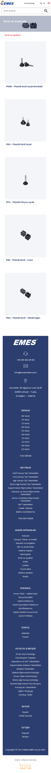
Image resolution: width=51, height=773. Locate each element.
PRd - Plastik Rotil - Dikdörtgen (23, 317)
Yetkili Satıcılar (25, 715)
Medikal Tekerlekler (25, 669)
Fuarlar (25, 637)
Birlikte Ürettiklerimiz (25, 512)
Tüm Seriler (25, 455)
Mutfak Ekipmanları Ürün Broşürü (25, 683)
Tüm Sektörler (25, 518)
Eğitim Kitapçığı (25, 691)
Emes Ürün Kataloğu (25, 654)
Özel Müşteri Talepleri (25, 657)
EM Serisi (26, 427)
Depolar (25, 733)
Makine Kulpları (26, 550)
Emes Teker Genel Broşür (25, 676)
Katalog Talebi (25, 694)
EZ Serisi (25, 423)
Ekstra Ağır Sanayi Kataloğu (25, 680)
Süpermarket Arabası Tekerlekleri (25, 665)
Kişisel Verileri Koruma (25, 760)
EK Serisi (25, 419)
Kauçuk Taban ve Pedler (25, 539)
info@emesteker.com (26, 372)
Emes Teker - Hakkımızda (25, 593)
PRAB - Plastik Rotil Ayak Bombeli (24, 86)
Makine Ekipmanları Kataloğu (25, 672)
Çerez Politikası (25, 615)
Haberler (26, 633)
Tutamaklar (25, 569)
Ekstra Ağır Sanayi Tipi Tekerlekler (25, 484)
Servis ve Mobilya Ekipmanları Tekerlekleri (25, 499)
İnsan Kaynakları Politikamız (25, 604)
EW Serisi (25, 416)
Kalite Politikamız (25, 601)
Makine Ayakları (25, 572)
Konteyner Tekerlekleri (25, 687)
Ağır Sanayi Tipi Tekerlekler (25, 480)
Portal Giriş (29, 3)
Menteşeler (25, 554)
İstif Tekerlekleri (25, 504)
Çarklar (25, 565)
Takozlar (26, 535)
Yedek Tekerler (25, 508)
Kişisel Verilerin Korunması (25, 612)
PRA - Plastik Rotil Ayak (19, 144)
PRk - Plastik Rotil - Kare (19, 260)
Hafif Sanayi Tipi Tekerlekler (25, 473)
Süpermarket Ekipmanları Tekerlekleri (25, 488)
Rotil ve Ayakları (25, 558)
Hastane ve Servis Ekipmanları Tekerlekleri (26, 493)
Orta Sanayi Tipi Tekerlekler (25, 477)
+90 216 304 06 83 (25, 359)
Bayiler (25, 712)
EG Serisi (25, 430)
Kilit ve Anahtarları (25, 547)
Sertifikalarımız (25, 608)
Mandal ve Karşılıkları (25, 543)
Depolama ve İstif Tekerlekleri (25, 661)
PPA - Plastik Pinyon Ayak (20, 202)
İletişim (25, 736)
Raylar (25, 576)
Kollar (25, 561)
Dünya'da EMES (25, 597)
